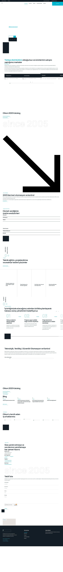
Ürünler (34, 3)
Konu (5, 490)
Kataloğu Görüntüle (6, 116)
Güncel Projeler (5, 265)
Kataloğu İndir (5, 117)
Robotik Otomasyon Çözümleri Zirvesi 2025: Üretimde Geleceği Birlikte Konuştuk (24, 402)
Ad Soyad (6, 482)
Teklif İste (57, 3)
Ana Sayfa (26, 3)
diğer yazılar (5, 404)
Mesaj (5, 495)
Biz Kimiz (30, 3)
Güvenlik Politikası (5, 541)
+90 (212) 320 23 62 (7, 461)
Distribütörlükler (39, 3)
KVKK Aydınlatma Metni (6, 538)
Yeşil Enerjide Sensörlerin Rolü (9, 400)
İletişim (44, 3)
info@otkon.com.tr (7, 464)
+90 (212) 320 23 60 (7, 460)
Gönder (5, 508)
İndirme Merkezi (4, 0)
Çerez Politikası (5, 539)
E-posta (6, 486)
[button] (10, 39)
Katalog (9, 0)
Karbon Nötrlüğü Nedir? (51, 400)
